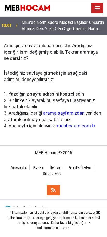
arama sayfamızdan (63, 113)
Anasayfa (19, 167)
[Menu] (97, 8)
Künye (38, 167)
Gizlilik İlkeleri (80, 167)
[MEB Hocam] (27, 7)
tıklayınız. (63, 228)
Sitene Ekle (52, 173)
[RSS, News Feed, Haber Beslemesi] (53, 190)
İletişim (56, 167)
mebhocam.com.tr (76, 125)
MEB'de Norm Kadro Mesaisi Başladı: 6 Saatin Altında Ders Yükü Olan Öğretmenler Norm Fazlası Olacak (63, 26)
